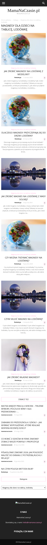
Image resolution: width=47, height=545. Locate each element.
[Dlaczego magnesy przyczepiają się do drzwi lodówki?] (23, 110)
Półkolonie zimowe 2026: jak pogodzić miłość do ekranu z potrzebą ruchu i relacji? (22, 455)
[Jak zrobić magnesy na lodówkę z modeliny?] (23, 49)
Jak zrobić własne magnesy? (23, 377)
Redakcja (17, 77)
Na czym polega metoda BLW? (17, 468)
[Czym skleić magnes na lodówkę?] (23, 297)
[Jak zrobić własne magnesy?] (23, 355)
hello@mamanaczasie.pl (32, 522)
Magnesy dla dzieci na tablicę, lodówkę (23, 68)
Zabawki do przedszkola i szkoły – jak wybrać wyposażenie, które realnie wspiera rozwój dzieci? (21, 425)
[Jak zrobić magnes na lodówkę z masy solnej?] (23, 174)
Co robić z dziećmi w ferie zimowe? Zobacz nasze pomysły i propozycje (20, 440)
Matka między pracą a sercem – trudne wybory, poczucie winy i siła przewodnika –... (22, 409)
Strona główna (6, 20)
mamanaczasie (6, 415)
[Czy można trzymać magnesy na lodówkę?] (23, 235)
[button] (43, 3)
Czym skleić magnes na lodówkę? (23, 319)
